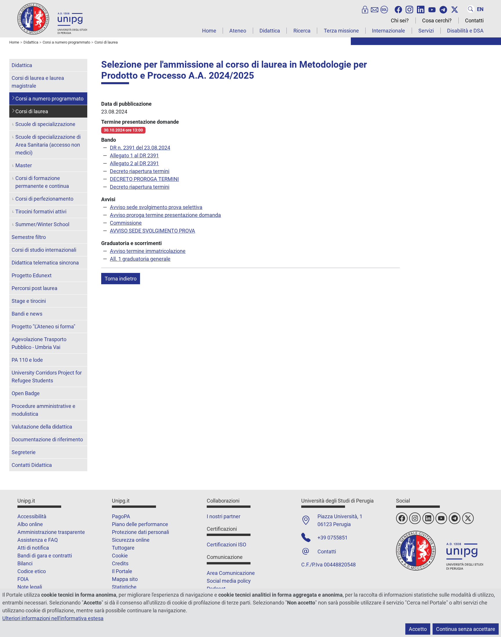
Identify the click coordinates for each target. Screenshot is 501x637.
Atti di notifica (33, 548)
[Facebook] (398, 9)
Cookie (120, 556)
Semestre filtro (29, 237)
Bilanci (24, 563)
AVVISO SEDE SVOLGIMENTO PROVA (152, 231)
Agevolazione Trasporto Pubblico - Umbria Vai (39, 343)
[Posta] (374, 9)
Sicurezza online (131, 540)
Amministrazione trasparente (51, 532)
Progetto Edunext (32, 275)
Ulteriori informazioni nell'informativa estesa (53, 618)
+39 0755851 (332, 538)
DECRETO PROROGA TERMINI (144, 179)
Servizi (426, 31)
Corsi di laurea (31, 111)
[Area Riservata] (365, 9)
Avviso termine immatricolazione (148, 251)
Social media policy (229, 581)
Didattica (269, 31)
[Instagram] (409, 9)
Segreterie (24, 452)
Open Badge (26, 393)
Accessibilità (31, 516)
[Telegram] (443, 9)
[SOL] (384, 9)
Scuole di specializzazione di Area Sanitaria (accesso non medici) (48, 145)
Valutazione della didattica (42, 427)
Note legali (29, 587)
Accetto (418, 629)
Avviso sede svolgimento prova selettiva (156, 207)
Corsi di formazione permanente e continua (42, 182)
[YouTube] (432, 9)
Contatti (474, 20)
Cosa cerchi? (437, 20)
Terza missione (341, 31)
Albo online (30, 524)
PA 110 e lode (27, 360)
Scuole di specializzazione (45, 124)
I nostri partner (223, 516)
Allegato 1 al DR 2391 (134, 155)
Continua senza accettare (465, 629)
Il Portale (122, 571)
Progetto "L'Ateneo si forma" (43, 326)
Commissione (126, 223)
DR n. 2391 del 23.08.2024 (140, 148)
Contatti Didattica (32, 465)
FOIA (23, 579)
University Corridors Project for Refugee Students (47, 377)
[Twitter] (454, 9)
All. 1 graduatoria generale (140, 259)
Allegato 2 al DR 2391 (134, 163)
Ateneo (237, 31)
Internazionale (388, 31)
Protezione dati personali (140, 532)
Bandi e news (27, 314)
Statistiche (124, 587)
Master (23, 165)
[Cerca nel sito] (471, 9)
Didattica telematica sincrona (45, 263)
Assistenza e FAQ (37, 540)
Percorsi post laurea (34, 288)
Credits (120, 563)
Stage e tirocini (29, 301)
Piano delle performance (140, 524)
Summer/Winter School (42, 224)
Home (209, 31)
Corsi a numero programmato (49, 99)
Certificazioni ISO (226, 544)
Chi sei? (400, 20)
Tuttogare (123, 548)
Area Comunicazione (231, 573)
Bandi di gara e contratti (44, 556)
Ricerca (302, 31)
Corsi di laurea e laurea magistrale (38, 82)
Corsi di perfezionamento (44, 199)
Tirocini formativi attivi (40, 211)
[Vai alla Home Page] (52, 18)
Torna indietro (121, 279)
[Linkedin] (420, 9)
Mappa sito (125, 579)
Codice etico (31, 571)
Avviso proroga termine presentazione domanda (165, 215)
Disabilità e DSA (465, 31)
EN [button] (480, 9)
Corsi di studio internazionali (44, 250)
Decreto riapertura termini (139, 171)
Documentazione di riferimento (47, 439)
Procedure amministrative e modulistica (43, 410)
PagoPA (121, 516)
